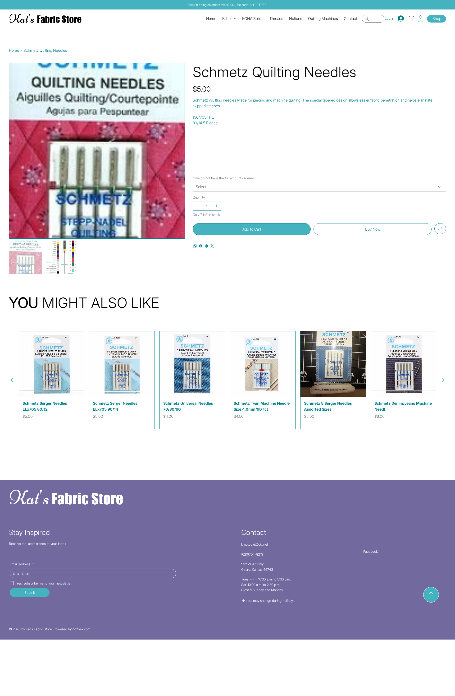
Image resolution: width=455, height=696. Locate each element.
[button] (420, 18)
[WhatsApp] (195, 246)
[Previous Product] (12, 380)
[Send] (431, 595)
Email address (22, 564)
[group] (227, 380)
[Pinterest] (206, 246)
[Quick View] (51, 364)
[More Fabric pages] (235, 19)
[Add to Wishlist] (440, 228)
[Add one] (216, 206)
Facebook (370, 551)
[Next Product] (443, 380)
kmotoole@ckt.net (254, 544)
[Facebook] (200, 246)
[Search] (373, 19)
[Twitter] (212, 246)
